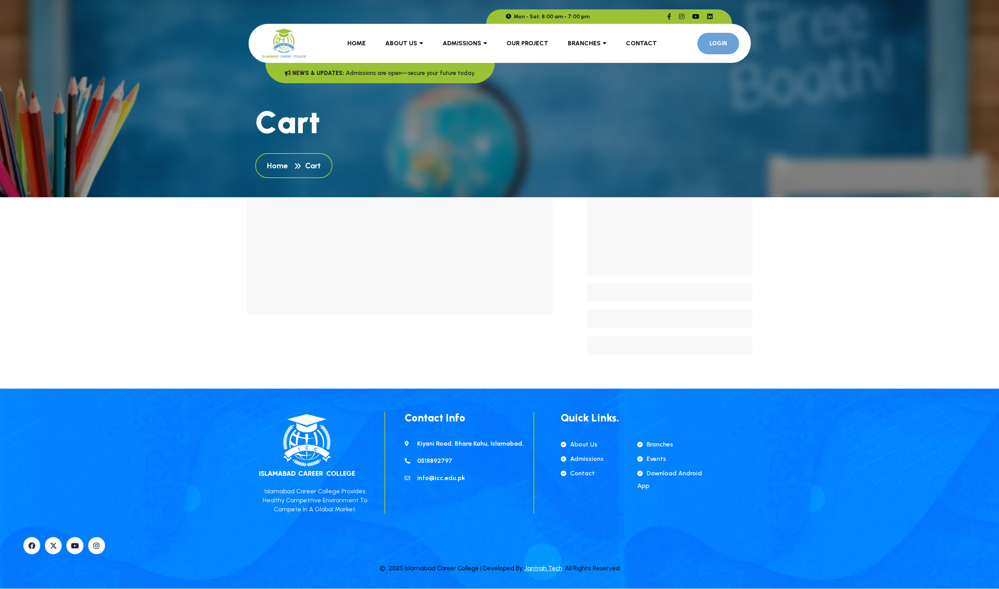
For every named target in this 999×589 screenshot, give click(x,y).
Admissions (462, 43)
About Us (401, 43)
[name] (669, 16)
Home (356, 43)
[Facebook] (31, 545)
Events (656, 458)
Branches (584, 43)
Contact (641, 43)
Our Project (527, 43)
